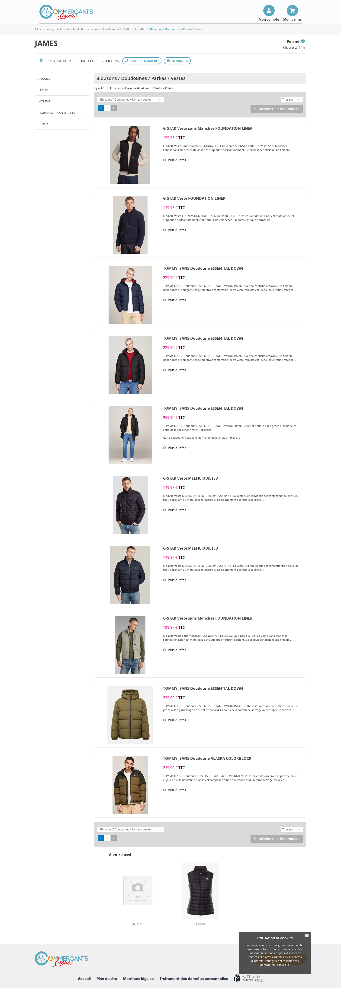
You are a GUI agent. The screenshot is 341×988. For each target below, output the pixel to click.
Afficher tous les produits (279, 109)
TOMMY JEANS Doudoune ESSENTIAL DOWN (203, 268)
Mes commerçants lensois (52, 29)
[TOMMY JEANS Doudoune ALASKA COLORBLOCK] (130, 785)
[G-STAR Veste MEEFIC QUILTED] (130, 505)
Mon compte (269, 19)
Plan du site (107, 979)
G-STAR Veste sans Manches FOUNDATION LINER (208, 128)
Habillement (111, 29)
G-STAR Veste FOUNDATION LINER (194, 198)
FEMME (44, 90)
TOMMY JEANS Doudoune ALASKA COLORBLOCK (207, 758)
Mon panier (292, 19)
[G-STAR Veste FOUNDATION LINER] (130, 225)
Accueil (44, 78)
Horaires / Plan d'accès (57, 113)
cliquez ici (283, 965)
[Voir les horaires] (177, 60)
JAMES (127, 29)
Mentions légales (138, 979)
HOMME (140, 29)
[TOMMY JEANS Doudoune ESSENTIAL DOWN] (130, 295)
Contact (45, 124)
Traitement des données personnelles (194, 979)
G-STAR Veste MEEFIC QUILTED (190, 478)
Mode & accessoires (86, 29)
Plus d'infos (177, 160)
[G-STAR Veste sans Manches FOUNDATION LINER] (130, 155)
